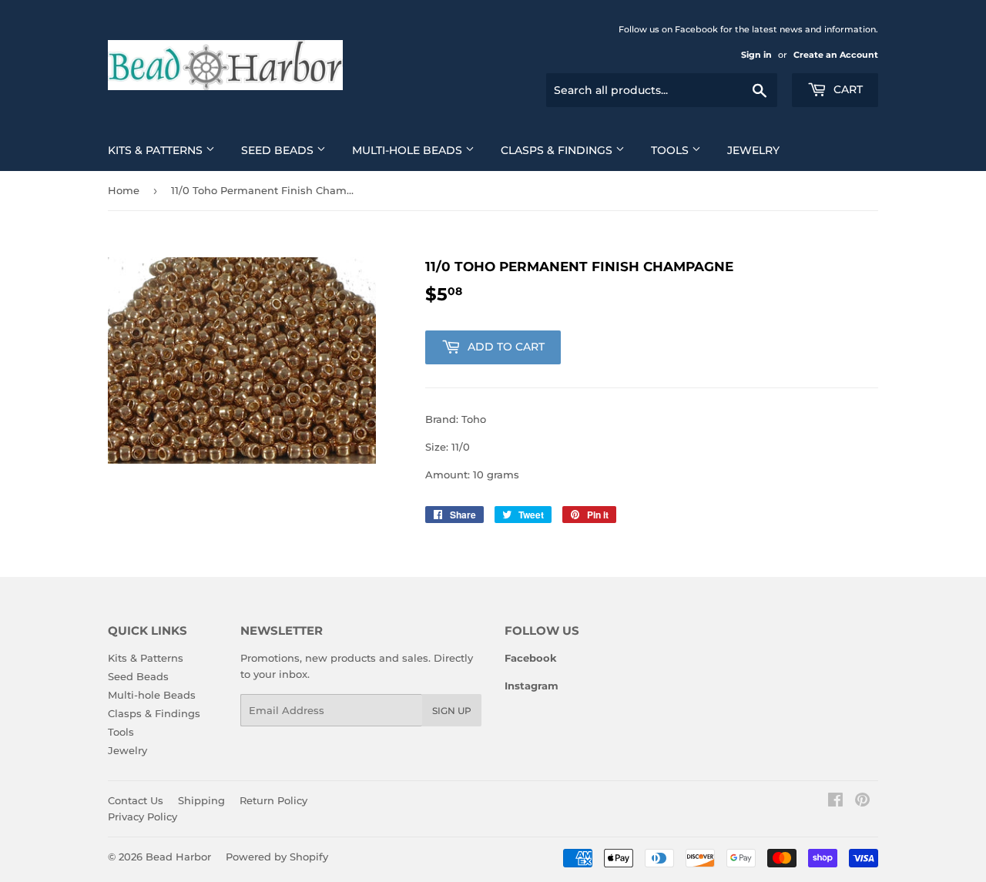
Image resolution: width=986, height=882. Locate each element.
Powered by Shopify (277, 856)
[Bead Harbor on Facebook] (835, 802)
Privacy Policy (142, 816)
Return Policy (273, 800)
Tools (671, 150)
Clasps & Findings (558, 150)
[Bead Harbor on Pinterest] (862, 802)
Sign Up (451, 710)
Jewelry (753, 150)
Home (123, 190)
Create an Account (835, 54)
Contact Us (135, 800)
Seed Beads (279, 150)
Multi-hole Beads (408, 150)
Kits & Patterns (157, 150)
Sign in (756, 54)
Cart (846, 89)
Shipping (201, 800)
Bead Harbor (178, 856)
